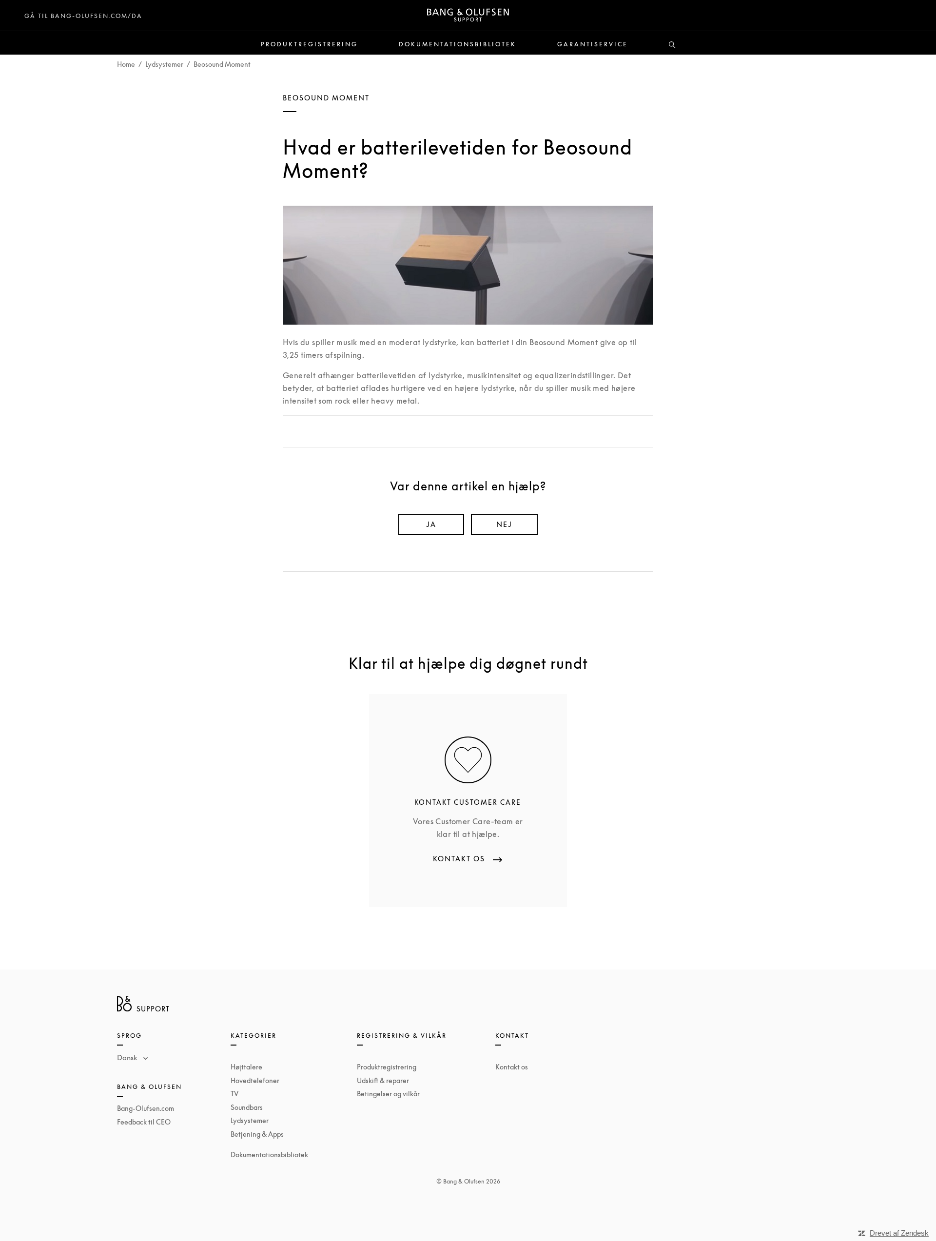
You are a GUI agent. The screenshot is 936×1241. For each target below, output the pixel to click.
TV (234, 1093)
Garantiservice (592, 44)
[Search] (672, 45)
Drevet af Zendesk (899, 1233)
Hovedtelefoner (255, 1080)
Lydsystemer (164, 64)
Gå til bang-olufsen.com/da (83, 15)
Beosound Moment (222, 64)
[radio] (431, 524)
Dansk (128, 1057)
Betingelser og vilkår (388, 1093)
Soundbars (247, 1107)
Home (126, 64)
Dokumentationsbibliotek (457, 44)
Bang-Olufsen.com (145, 1108)
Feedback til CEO (144, 1122)
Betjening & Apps (257, 1134)
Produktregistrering (309, 44)
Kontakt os (511, 1067)
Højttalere (246, 1067)
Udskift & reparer (383, 1080)
